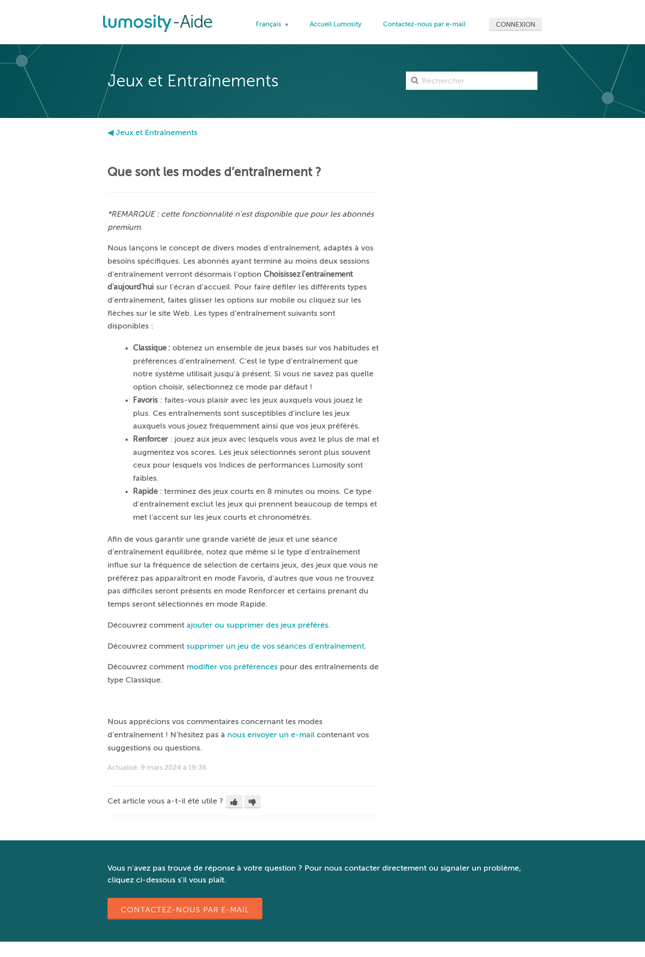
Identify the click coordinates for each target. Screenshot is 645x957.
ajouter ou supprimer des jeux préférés (257, 625)
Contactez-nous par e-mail (424, 24)
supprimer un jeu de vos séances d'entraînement (275, 646)
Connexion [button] (515, 24)
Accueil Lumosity (336, 24)
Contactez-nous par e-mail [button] (185, 909)
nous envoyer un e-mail (271, 734)
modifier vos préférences (232, 666)
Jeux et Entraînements (156, 132)
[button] (234, 801)
